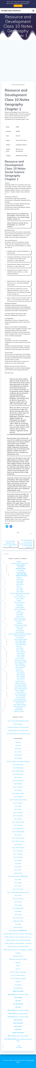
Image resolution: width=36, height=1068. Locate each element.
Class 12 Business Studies (21, 687)
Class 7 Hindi (20, 595)
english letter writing (18, 921)
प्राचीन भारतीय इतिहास (21, 574)
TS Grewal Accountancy (20, 660)
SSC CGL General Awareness (18, 975)
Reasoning (18, 962)
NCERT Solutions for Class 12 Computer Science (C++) (18, 937)
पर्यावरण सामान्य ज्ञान (18, 1020)
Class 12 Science (20, 671)
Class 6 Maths (19, 582)
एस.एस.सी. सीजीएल (21, 565)
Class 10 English (20, 630)
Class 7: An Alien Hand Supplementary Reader (18, 892)
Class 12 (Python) (20, 678)
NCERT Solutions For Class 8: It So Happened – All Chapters (18, 949)
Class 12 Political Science (21, 694)
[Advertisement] (18, 62)
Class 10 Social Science (18, 84)
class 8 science (19, 604)
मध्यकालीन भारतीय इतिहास (21, 575)
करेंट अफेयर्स (20, 567)
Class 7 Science (18, 886)
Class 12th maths (20, 702)
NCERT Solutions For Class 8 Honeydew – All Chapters (18, 943)
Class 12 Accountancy (18, 815)
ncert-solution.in (11, 11)
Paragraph (18, 953)
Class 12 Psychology (21, 695)
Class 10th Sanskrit (19, 632)
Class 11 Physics (21, 653)
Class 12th (18, 669)
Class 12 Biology (21, 676)
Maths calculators (18, 5)
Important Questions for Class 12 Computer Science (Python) (18, 933)
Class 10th (18, 621)
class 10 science (19, 627)
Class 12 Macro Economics (19, 706)
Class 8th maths (18, 902)
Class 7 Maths (19, 590)
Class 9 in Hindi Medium (20, 620)
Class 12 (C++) (20, 679)
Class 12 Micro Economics (19, 704)
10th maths (19, 628)
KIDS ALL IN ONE (19, 711)
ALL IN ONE (18, 752)
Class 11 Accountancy (18, 787)
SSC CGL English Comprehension (18, 972)
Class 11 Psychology (20, 665)
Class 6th (19, 577)
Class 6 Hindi (20, 579)
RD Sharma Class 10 (18, 956)
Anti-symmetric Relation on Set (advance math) (18, 733)
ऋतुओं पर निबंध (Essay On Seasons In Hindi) (18, 994)
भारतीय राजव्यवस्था (18, 1026)
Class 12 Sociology (20, 697)
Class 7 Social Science (19, 597)
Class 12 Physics (21, 672)
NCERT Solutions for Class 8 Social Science (18, 946)
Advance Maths (19, 708)
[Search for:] (18, 553)
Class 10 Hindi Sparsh (20, 641)
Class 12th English (18, 857)
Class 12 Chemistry (20, 674)
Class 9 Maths (19, 614)
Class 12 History (21, 692)
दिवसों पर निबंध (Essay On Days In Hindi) (18, 1013)
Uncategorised (18, 985)
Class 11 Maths (19, 648)
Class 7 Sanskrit (20, 598)
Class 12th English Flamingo (20, 701)
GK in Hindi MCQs (20, 572)
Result (18, 965)
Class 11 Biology (21, 655)
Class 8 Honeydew (19, 607)
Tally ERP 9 (18, 981)
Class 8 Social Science (19, 602)
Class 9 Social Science (19, 618)
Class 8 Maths (19, 605)
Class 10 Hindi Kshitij (20, 642)
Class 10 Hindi (19, 637)
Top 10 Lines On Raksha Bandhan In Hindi (18, 721)
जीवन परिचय (18, 1007)
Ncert (19, 1045)
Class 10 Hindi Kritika (20, 644)
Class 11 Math (18, 806)
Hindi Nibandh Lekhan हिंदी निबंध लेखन (18, 930)
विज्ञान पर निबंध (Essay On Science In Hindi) (18, 1036)
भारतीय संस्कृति (18, 1029)
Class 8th (19, 600)
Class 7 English (19, 591)
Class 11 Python (20, 657)
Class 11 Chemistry (20, 651)
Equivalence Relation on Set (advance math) (18, 727)
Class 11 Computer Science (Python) (18, 799)
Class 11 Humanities (20, 664)
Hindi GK (19, 561)
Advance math (18, 748)
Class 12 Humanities (20, 690)
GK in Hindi (21, 570)
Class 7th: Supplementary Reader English (20, 593)
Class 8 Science (18, 895)
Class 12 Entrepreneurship (20, 688)
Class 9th (19, 611)
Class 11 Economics (19, 667)
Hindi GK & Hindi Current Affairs (20, 563)
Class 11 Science (20, 649)
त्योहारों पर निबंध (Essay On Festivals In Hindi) (18, 1010)
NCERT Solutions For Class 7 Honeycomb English (18, 940)
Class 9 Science (19, 616)
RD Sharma (20, 623)
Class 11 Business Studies (21, 662)
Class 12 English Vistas (19, 699)
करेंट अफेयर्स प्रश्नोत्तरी (21, 568)
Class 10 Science (18, 777)
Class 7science (19, 588)
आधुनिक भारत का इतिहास (18, 991)
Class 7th (19, 586)
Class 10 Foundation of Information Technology (19, 634)
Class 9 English (19, 612)
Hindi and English (18, 927)
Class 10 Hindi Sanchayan (20, 639)
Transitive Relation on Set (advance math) (18, 730)
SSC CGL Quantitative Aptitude (18, 978)
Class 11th (18, 646)
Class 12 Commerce (19, 681)
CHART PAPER (19, 709)
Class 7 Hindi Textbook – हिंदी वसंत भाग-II (18, 876)
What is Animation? (18, 724)
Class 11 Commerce (19, 658)
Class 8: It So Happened (19, 609)
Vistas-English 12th (18, 988)
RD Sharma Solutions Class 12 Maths (18, 959)
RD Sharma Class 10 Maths (20, 625)
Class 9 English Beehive (18, 908)
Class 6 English (19, 581)
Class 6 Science (19, 584)
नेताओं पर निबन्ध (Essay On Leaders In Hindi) (18, 1016)
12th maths (18, 745)
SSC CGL (18, 969)
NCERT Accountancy (21, 683)
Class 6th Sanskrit (18, 873)
